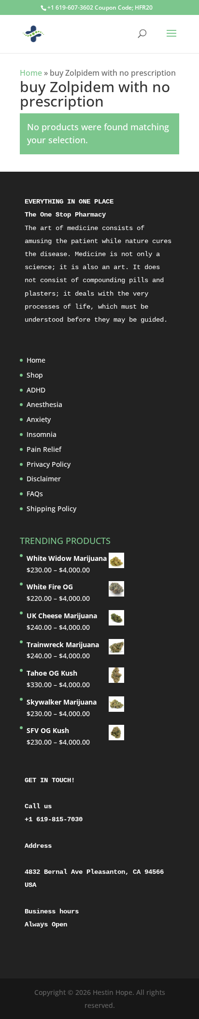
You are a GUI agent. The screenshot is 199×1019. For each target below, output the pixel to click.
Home (31, 73)
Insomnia (42, 434)
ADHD (36, 389)
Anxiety (39, 419)
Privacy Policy (49, 464)
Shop (35, 375)
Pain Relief (44, 449)
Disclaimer (44, 478)
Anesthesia (44, 404)
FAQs (35, 493)
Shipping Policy (51, 508)
